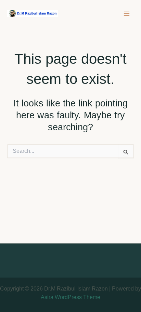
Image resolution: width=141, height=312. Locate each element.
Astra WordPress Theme (70, 297)
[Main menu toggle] (126, 13)
